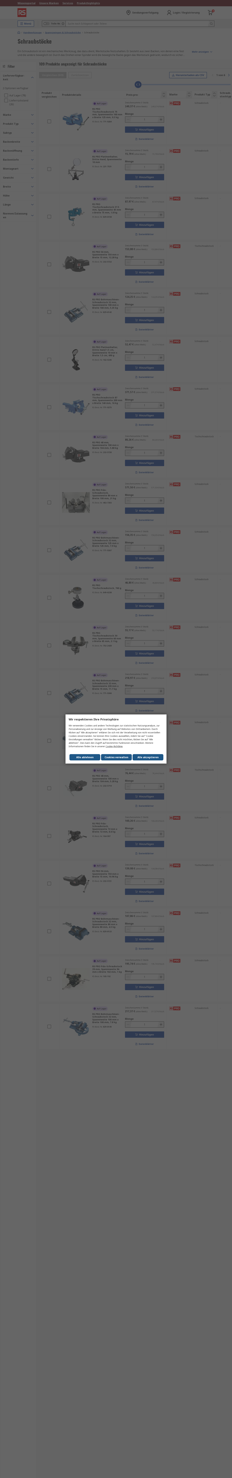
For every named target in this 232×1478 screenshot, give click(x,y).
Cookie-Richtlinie (114, 746)
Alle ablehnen (85, 757)
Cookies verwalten (116, 757)
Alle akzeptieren (148, 757)
